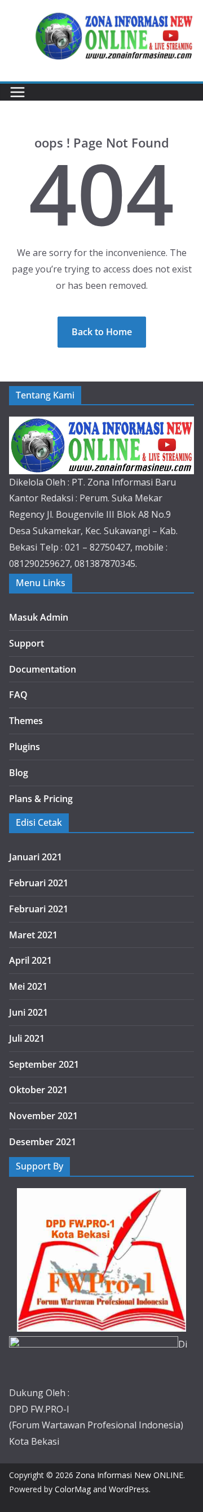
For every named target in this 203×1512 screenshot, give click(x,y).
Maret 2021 (33, 935)
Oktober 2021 (38, 1090)
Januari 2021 (35, 857)
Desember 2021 (42, 1142)
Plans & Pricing (41, 798)
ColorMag (73, 1489)
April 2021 (30, 960)
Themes (26, 720)
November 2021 (43, 1116)
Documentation (42, 669)
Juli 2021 (27, 1038)
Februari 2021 (38, 883)
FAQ (18, 694)
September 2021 (44, 1064)
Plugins (24, 746)
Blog (18, 772)
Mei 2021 (28, 986)
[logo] (101, 424)
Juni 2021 (28, 1012)
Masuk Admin (38, 617)
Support (26, 643)
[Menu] (17, 92)
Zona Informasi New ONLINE (129, 1475)
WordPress (129, 1489)
